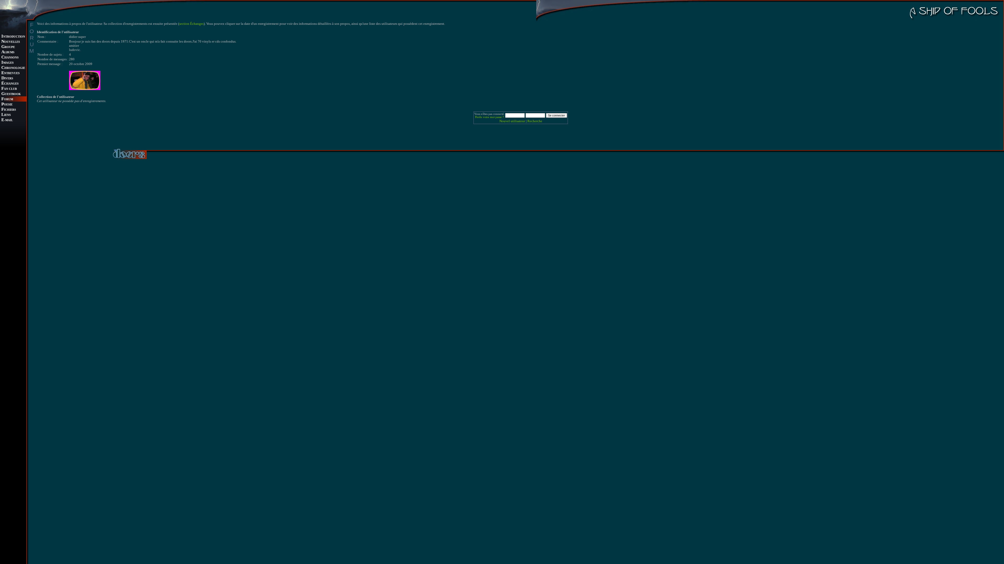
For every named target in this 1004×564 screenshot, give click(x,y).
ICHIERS (8, 109)
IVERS (7, 78)
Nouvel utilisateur (512, 121)
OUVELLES (10, 41)
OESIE (7, 104)
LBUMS (7, 52)
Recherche (534, 121)
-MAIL (7, 120)
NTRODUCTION (13, 36)
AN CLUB (9, 88)
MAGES (7, 62)
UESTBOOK (11, 94)
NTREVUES (10, 73)
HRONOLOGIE (13, 68)
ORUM (7, 99)
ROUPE (8, 47)
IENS (6, 115)
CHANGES (10, 83)
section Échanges (191, 24)
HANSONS (10, 57)
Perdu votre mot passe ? (489, 117)
